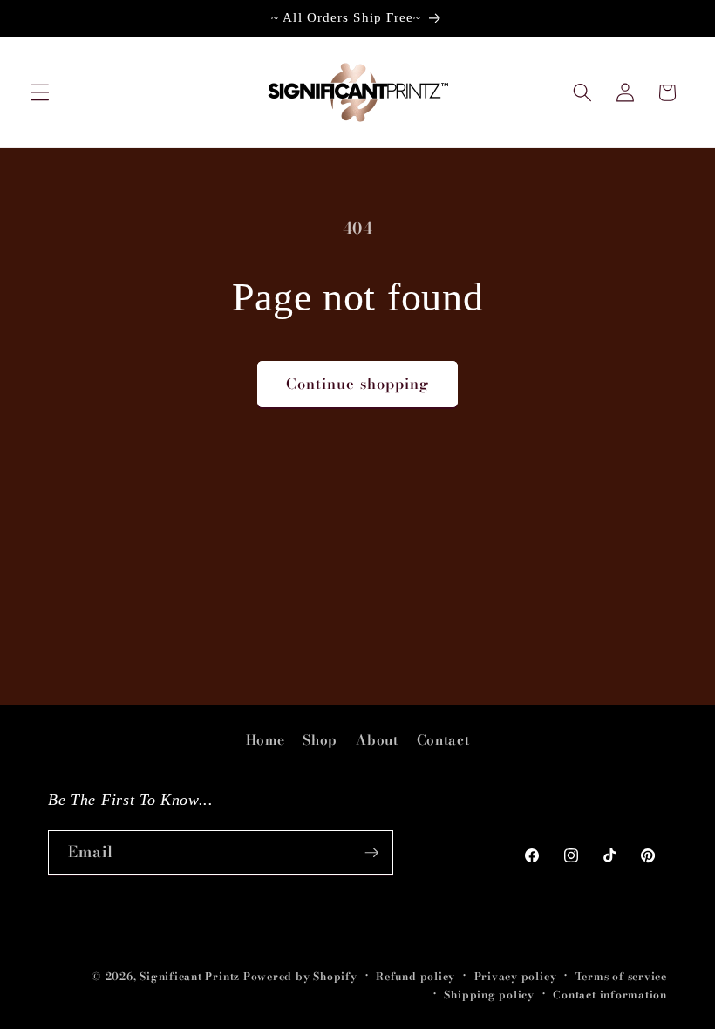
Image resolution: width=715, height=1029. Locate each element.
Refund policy (415, 976)
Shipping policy (489, 994)
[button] (40, 92)
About (377, 740)
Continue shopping (358, 383)
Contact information (610, 994)
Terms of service (621, 976)
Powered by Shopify (300, 976)
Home (265, 740)
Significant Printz (190, 976)
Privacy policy (515, 976)
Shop (320, 740)
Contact (443, 740)
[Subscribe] (371, 853)
